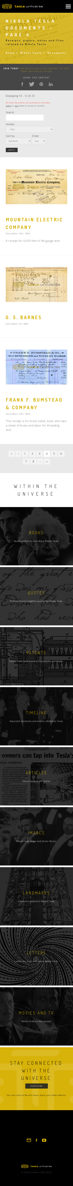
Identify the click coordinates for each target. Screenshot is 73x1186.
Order (35, 136)
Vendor (10, 124)
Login (8, 105)
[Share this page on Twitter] (32, 84)
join (17, 105)
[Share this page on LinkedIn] (51, 84)
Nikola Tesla (31, 52)
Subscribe (36, 1086)
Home (10, 52)
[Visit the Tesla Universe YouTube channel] (44, 1142)
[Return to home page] (36, 1167)
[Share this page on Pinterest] (41, 84)
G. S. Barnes (24, 317)
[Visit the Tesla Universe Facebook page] (36, 1142)
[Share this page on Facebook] (22, 84)
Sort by (10, 136)
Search (10, 112)
